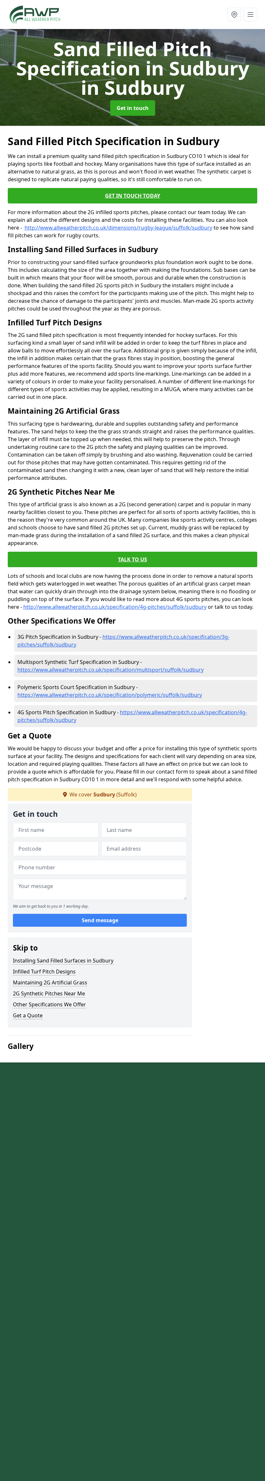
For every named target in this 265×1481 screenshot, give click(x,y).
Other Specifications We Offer (49, 1004)
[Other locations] (234, 14)
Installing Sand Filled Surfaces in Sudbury (63, 960)
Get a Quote (28, 1015)
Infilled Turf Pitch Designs (44, 971)
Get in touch (133, 108)
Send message (100, 920)
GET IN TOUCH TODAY (132, 195)
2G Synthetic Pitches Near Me (49, 993)
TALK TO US (132, 559)
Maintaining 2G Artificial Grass (50, 982)
